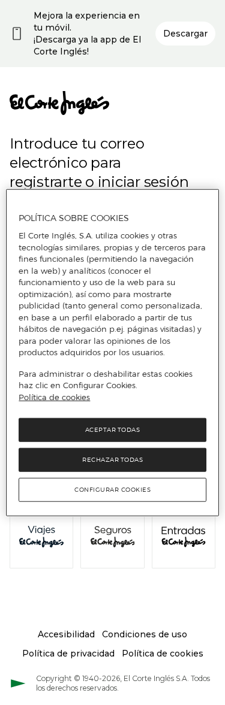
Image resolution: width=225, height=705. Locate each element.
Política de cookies (54, 396)
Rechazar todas (112, 460)
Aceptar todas (112, 430)
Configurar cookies (112, 490)
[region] (112, 352)
